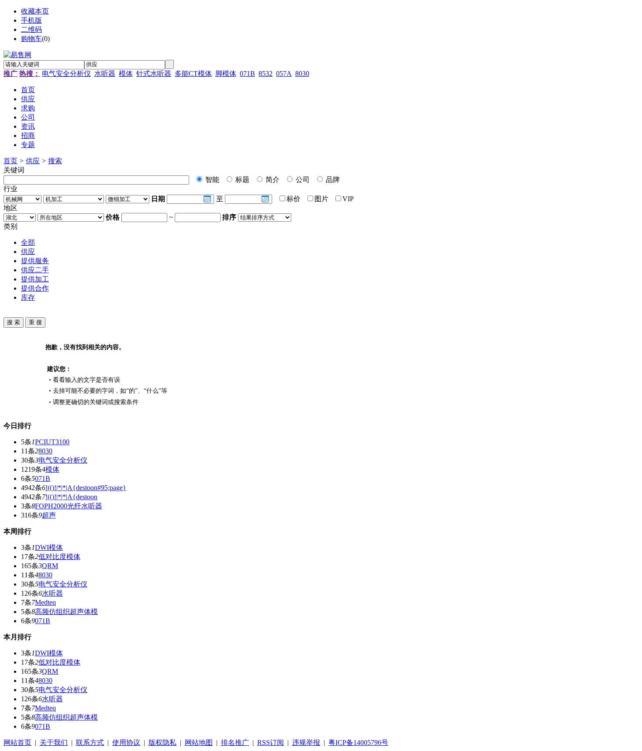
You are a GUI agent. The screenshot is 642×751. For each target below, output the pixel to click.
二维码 (31, 29)
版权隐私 (162, 742)
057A (284, 73)
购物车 (31, 38)
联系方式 (90, 742)
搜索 (55, 161)
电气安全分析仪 (66, 73)
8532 (266, 73)
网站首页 (17, 742)
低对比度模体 (59, 556)
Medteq (45, 602)
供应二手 (35, 270)
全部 (28, 242)
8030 (302, 73)
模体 (126, 73)
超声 (49, 515)
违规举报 (306, 742)
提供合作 (35, 288)
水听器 (104, 73)
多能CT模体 (193, 73)
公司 (302, 179)
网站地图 (199, 742)
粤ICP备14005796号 (358, 742)
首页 (10, 161)
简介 (272, 179)
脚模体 (225, 73)
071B (247, 73)
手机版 (31, 20)
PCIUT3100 (52, 442)
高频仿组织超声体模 (66, 611)
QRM (50, 565)
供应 (33, 161)
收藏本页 (35, 11)
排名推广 (235, 742)
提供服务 (35, 260)
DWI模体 (49, 547)
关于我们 (54, 742)
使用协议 (126, 742)
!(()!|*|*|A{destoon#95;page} (85, 487)
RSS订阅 (270, 742)
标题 (241, 179)
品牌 (332, 179)
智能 (211, 179)
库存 (28, 297)
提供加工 (35, 279)
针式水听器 (153, 73)
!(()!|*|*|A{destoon (71, 497)
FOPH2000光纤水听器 (68, 506)
